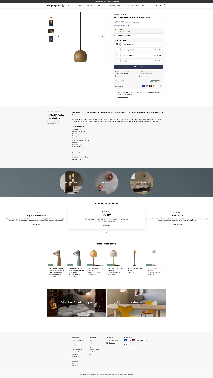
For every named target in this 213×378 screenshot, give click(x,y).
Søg (73, 342)
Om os (73, 347)
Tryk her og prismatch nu (124, 73)
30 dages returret (122, 76)
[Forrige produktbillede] (58, 37)
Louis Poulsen (133, 5)
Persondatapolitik (76, 354)
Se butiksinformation (123, 97)
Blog (144, 5)
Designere (90, 5)
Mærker (101, 5)
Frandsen (117, 14)
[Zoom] (80, 37)
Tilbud (71, 5)
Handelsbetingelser (77, 349)
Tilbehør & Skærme (116, 5)
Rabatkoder (75, 361)
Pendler (123, 14)
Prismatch (74, 345)
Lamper (80, 5)
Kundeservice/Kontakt (78, 340)
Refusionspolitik (76, 359)
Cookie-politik (75, 352)
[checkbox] (138, 44)
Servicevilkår (75, 356)
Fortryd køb (75, 365)
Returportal (75, 363)
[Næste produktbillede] (102, 37)
